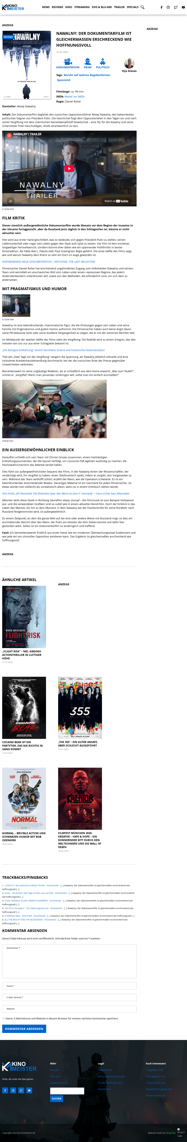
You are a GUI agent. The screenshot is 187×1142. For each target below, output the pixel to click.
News (46, 7)
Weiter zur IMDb (74, 96)
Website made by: (161, 1132)
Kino (68, 7)
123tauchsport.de (155, 1082)
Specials (132, 7)
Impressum (104, 1089)
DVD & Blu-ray (102, 7)
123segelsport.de (155, 1076)
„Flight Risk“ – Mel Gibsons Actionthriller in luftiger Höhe (21, 655)
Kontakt (54, 1070)
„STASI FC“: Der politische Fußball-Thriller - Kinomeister (32, 885)
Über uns (55, 1076)
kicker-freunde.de (155, 1095)
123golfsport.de (154, 1070)
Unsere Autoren (59, 1082)
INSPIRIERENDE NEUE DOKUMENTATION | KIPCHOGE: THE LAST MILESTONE (48, 261)
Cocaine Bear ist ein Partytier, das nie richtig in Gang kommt (22, 745)
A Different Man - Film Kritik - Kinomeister (25, 915)
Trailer (119, 7)
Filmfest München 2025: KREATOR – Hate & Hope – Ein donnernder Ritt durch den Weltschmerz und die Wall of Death (79, 840)
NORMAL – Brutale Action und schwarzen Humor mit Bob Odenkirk (24, 836)
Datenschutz (105, 1070)
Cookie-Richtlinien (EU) (110, 1082)
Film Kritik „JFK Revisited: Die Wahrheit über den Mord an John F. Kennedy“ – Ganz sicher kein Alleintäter (65, 493)
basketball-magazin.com (159, 1089)
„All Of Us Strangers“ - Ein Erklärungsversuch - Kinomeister (33, 908)
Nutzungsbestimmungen (111, 1076)
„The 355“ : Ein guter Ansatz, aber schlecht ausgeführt (78, 743)
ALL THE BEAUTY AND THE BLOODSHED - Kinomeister (30, 919)
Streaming (82, 7)
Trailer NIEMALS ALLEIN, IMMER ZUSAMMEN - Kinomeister (33, 900)
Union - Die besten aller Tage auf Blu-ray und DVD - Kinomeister (36, 893)
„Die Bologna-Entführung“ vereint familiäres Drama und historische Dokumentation (53, 350)
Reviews (57, 7)
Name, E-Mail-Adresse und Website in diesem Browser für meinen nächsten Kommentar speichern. (62, 1018)
